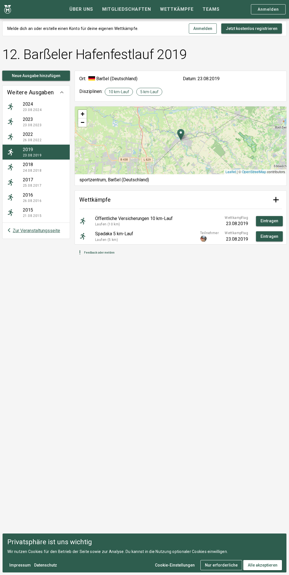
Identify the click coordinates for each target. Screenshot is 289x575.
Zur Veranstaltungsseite (36, 230)
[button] (36, 92)
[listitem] (36, 106)
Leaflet (230, 171)
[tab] (81, 9)
